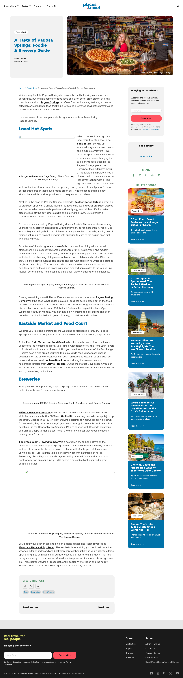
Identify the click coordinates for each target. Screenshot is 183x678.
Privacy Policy (151, 657)
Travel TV (51, 6)
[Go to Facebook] (151, 673)
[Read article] (146, 201)
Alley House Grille (57, 246)
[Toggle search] (178, 6)
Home (21, 88)
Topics (25, 6)
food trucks (48, 592)
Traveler (37, 6)
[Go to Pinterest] (164, 673)
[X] (31, 586)
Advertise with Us (152, 644)
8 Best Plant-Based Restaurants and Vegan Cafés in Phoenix (145, 222)
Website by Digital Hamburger (73, 673)
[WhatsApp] (152, 175)
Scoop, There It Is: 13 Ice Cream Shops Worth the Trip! (143, 527)
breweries (35, 592)
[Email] (159, 175)
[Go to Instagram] (158, 673)
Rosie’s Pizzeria (83, 224)
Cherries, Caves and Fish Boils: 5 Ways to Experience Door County (146, 468)
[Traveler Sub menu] (43, 6)
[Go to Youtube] (177, 673)
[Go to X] (170, 673)
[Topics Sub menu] (30, 6)
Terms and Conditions (150, 129)
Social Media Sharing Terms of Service (162, 662)
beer (26, 592)
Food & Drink (21, 32)
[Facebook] (25, 586)
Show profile (146, 156)
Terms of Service (152, 653)
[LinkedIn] (38, 586)
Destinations (10, 6)
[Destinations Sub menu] (18, 6)
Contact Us (150, 648)
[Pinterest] (146, 175)
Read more (136, 239)
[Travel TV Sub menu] (58, 6)
